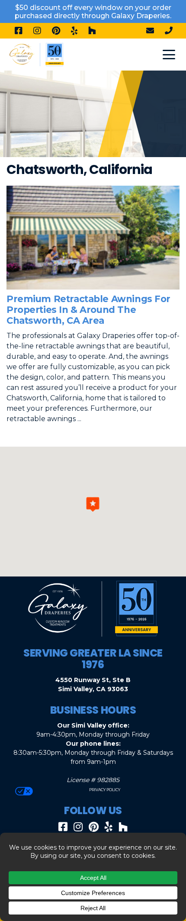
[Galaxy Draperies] (37, 53)
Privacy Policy (104, 789)
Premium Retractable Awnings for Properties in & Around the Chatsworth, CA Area (88, 309)
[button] (93, 504)
